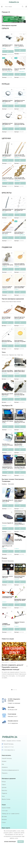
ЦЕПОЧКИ (6, 138)
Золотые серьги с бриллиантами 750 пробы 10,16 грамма (7, 70)
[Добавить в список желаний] (11, 34)
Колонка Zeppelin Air (7, 523)
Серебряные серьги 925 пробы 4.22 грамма (7, 46)
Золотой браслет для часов (6, 233)
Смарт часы (20, 354)
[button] (3, 19)
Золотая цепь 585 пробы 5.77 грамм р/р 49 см (8, 179)
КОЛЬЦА (6, 84)
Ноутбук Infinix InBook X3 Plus (18, 444)
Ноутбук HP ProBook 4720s (7, 422)
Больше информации (10, 841)
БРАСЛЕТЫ (6, 193)
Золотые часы (5, 354)
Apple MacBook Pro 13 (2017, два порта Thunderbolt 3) (7, 468)
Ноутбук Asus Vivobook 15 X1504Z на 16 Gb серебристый (7, 445)
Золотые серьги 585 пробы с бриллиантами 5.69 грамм (19, 70)
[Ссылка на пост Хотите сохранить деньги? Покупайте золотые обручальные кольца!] (14, 651)
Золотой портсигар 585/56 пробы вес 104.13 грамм (19, 318)
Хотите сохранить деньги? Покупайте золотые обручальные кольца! (12, 667)
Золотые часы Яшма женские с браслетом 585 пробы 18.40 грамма (7, 372)
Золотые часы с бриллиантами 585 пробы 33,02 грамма (19, 395)
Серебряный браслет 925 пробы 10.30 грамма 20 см (7, 210)
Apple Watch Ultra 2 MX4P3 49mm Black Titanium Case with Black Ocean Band (19, 372)
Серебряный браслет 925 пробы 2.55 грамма (20, 210)
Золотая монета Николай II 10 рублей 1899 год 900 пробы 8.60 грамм (19, 342)
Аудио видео (11, 483)
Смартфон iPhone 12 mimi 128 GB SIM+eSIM (7, 501)
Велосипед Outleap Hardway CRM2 (19, 577)
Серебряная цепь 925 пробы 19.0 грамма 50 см (6, 156)
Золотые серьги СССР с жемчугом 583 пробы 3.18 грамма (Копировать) (20, 46)
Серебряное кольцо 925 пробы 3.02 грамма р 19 (7, 101)
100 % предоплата (13, 723)
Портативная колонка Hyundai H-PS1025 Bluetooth (19, 524)
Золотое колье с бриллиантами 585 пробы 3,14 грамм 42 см (7, 342)
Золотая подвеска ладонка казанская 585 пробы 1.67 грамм (19, 265)
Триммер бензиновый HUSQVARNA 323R (8, 597)
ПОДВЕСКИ (7, 247)
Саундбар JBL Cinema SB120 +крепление (18, 540)
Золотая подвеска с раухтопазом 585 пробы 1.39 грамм (19, 287)
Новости (6, 662)
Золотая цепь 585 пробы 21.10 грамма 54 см (19, 156)
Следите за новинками (14, 703)
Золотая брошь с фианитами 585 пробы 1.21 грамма (7, 318)
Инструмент (4, 560)
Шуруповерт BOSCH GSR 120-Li (7, 577)
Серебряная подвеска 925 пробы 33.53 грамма (7, 265)
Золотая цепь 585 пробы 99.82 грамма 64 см (19, 179)
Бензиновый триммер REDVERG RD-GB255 (20, 600)
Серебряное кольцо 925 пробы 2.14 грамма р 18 (7, 124)
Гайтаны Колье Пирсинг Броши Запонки (11, 301)
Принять (20, 841)
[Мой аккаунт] (26, 6)
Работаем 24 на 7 (12, 716)
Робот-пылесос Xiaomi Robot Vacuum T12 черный (19, 501)
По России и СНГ (12, 709)
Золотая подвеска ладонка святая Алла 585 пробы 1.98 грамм (7, 288)
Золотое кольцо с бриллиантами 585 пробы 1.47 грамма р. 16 (20, 125)
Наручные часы (13, 354)
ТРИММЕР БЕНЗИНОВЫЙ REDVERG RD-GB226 (7, 624)
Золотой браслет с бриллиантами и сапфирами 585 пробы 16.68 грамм (19, 234)
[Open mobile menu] (1, 6)
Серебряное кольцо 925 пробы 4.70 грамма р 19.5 (19, 101)
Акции (3, 662)
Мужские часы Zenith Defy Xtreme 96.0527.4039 (7, 395)
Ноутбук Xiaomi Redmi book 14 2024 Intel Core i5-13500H (19, 422)
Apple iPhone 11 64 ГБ (7, 546)
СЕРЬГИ (5, 28)
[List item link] (14, 758)
